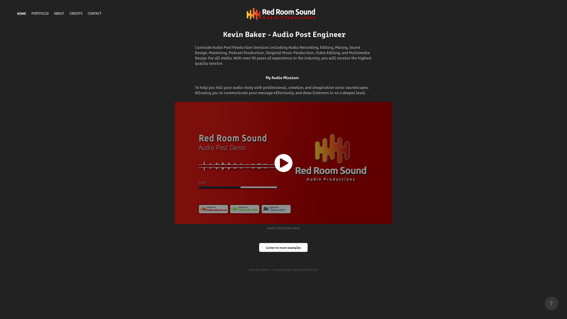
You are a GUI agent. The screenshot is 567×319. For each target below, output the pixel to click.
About (59, 13)
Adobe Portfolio (305, 269)
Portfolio (40, 13)
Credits (76, 13)
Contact (94, 13)
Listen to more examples (283, 247)
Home (21, 13)
